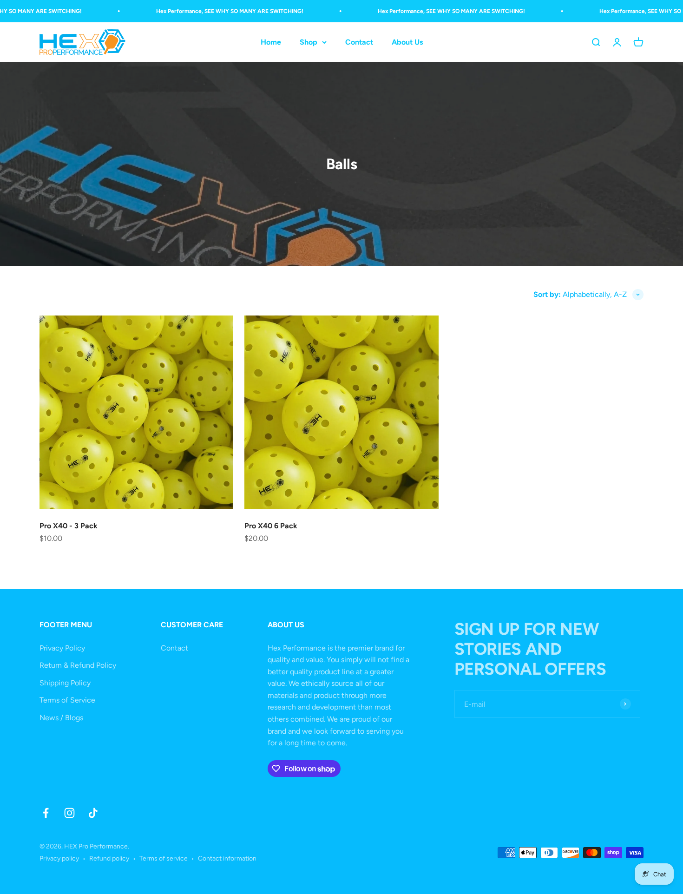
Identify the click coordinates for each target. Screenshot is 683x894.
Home (271, 42)
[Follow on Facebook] (45, 813)
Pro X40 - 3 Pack (68, 525)
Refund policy (109, 858)
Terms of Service (67, 700)
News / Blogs (61, 717)
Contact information (227, 858)
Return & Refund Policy (77, 665)
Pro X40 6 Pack (270, 525)
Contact (359, 42)
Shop (308, 42)
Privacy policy (59, 858)
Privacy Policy (62, 648)
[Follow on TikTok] (93, 813)
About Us (407, 42)
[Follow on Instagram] (69, 813)
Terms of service (163, 858)
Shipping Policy (65, 682)
